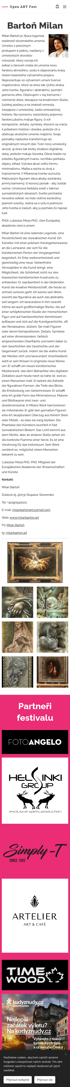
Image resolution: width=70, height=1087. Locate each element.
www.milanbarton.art (24, 517)
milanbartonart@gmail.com (31, 510)
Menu (64, 6)
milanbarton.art (16, 533)
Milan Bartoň (15, 525)
